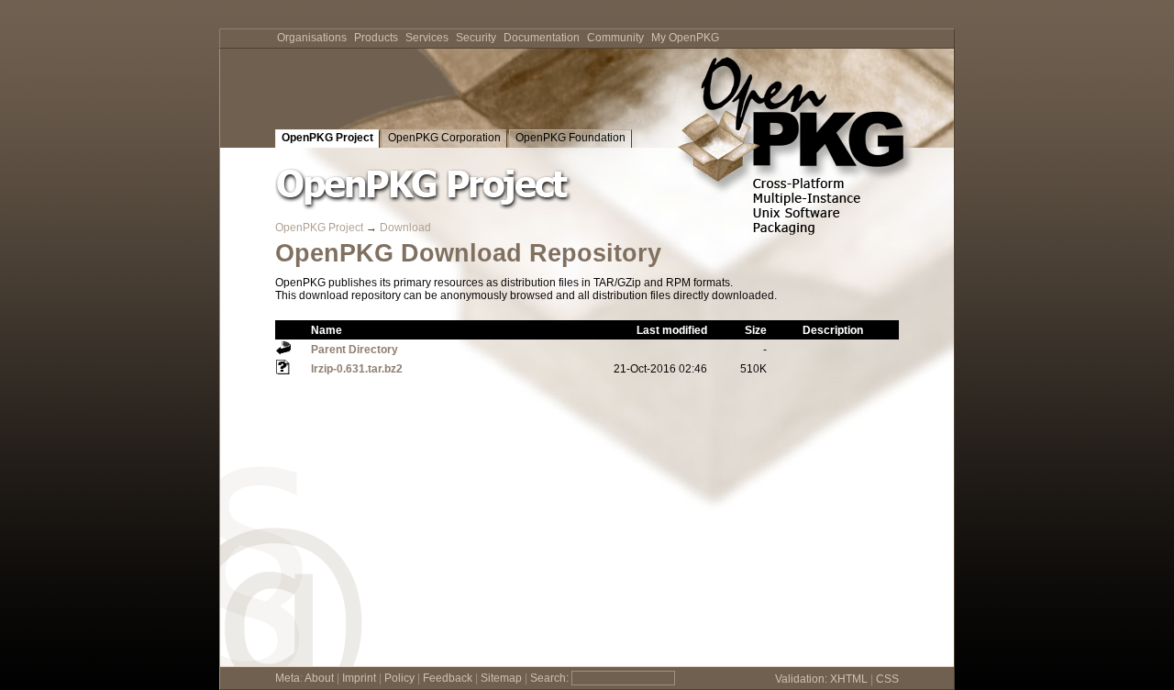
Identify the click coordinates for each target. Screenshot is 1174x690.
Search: (549, 678)
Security (476, 37)
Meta (287, 678)
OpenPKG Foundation (570, 137)
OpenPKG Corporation (444, 137)
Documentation (542, 37)
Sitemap (501, 678)
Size (756, 330)
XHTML (849, 679)
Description (833, 330)
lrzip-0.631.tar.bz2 (357, 368)
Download (405, 227)
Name (326, 330)
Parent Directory (354, 349)
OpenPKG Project (327, 137)
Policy (399, 678)
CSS (887, 679)
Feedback (447, 678)
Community (615, 37)
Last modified (672, 330)
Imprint (359, 678)
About (319, 678)
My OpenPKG (685, 37)
